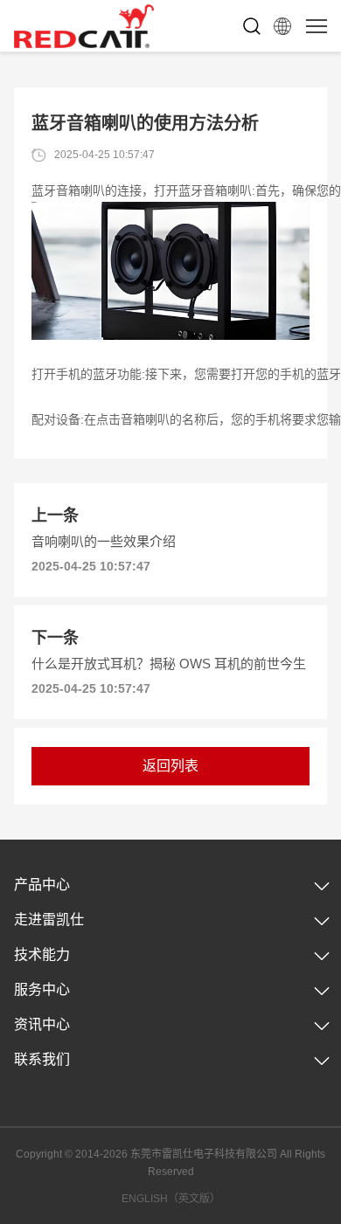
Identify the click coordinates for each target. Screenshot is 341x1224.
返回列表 (170, 765)
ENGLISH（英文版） (171, 1199)
